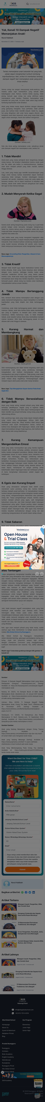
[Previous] (37, 574)
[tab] (2, 573)
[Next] (42, 574)
